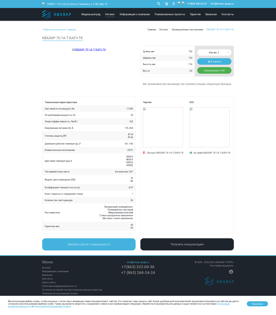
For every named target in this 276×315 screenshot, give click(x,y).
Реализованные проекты (170, 14)
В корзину (216, 61)
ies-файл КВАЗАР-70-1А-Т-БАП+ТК (212, 153)
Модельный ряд (90, 14)
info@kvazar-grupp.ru (222, 3)
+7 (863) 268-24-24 (197, 3)
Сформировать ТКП (214, 70)
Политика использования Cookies (60, 293)
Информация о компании (135, 14)
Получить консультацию (187, 244)
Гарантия (195, 14)
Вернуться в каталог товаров (60, 29)
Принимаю (257, 304)
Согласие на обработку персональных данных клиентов (72, 289)
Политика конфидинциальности (59, 286)
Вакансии (211, 14)
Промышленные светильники (187, 29)
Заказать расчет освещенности (89, 244)
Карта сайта (48, 282)
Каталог (110, 14)
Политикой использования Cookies (52, 306)
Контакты (228, 14)
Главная (152, 29)
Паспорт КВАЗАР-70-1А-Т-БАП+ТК (165, 153)
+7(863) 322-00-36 (138, 267)
